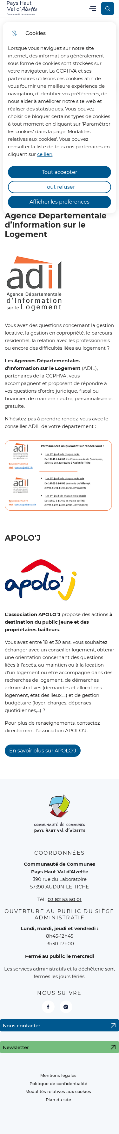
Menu (92, 8)
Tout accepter (59, 172)
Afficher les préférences (59, 202)
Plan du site (58, 1099)
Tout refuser (59, 187)
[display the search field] (107, 8)
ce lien (44, 154)
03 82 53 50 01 (65, 899)
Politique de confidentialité (58, 1083)
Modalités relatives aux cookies (58, 1091)
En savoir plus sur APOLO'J (42, 751)
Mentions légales (58, 1075)
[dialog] (59, 117)
